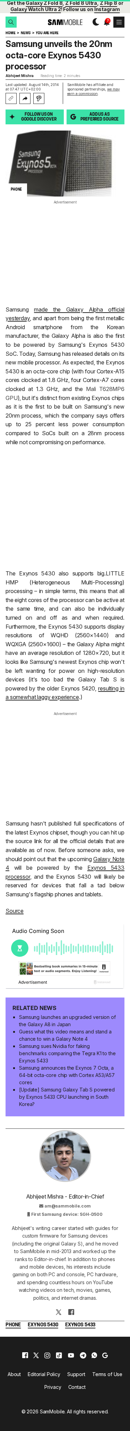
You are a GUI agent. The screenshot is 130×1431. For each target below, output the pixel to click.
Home (10, 33)
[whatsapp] (94, 1355)
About (14, 1374)
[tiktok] (58, 1355)
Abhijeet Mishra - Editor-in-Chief (65, 1196)
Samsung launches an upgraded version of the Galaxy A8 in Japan (67, 1020)
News (25, 33)
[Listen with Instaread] (38, 98)
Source (15, 910)
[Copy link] (11, 98)
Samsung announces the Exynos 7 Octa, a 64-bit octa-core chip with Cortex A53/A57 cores (66, 1075)
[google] (105, 1355)
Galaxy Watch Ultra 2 (35, 9)
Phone (13, 1325)
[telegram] (83, 1355)
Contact (77, 1387)
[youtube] (71, 1355)
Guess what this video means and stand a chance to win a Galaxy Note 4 (65, 1035)
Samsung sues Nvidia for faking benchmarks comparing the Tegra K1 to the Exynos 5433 (67, 1053)
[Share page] (25, 98)
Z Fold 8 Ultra (81, 3)
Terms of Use (107, 1374)
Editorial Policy (44, 1374)
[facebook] (25, 1355)
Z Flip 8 (108, 3)
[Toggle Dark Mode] (94, 22)
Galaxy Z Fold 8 (44, 3)
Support (76, 1374)
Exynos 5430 (43, 1325)
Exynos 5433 (80, 1325)
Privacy (52, 1387)
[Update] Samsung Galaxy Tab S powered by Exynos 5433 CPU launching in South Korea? (67, 1097)
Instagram (107, 9)
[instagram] (47, 1355)
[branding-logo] (65, 22)
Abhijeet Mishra (20, 76)
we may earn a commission (93, 91)
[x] (36, 1355)
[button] (11, 22)
